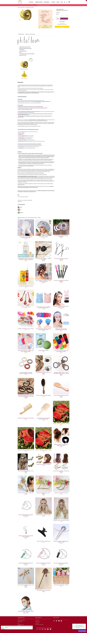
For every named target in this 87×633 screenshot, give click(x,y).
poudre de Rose (46, 101)
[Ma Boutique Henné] (20, 2)
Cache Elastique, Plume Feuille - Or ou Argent (43, 373)
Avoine (43, 141)
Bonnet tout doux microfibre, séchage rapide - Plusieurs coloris (43, 329)
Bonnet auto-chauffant (43, 236)
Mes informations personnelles (39, 624)
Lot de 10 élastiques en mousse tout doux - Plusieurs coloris (61, 351)
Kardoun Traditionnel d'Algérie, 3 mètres (26, 449)
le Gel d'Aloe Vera (20, 134)
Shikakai (30, 146)
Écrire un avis (62, 26)
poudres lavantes (21, 146)
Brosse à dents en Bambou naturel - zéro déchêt (26, 585)
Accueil (19, 7)
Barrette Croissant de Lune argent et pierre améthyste (26, 536)
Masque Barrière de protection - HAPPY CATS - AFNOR (26, 612)
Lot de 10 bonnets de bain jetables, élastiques (61, 236)
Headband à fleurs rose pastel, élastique (61, 520)
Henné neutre (42, 111)
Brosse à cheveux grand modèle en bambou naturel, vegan (43, 418)
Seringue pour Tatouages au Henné (26, 285)
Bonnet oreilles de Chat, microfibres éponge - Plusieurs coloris (43, 307)
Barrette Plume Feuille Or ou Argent (43, 464)
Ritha (32, 146)
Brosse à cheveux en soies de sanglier (43, 395)
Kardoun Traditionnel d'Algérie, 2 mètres (43, 449)
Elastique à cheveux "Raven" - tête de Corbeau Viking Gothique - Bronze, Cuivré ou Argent (26, 396)
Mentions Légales (20, 621)
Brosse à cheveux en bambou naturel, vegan (61, 396)
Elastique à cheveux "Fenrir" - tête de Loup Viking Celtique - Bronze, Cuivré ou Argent (61, 373)
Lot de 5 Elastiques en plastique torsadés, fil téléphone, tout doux (25, 373)
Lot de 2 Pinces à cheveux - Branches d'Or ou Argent (61, 471)
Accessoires (22, 7)
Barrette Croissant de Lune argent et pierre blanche (26, 515)
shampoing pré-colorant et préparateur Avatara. (36, 106)
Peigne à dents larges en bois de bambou (26, 418)
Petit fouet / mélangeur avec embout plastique (61, 281)
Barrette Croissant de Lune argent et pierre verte (26, 563)
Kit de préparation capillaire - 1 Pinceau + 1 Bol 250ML (43, 259)
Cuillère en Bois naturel (25, 306)
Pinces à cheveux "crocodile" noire (43, 541)
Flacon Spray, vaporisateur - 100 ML (61, 584)
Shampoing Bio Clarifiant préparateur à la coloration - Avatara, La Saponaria (26, 259)
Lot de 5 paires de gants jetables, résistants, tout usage (25, 237)
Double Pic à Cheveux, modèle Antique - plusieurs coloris (61, 542)
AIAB (21, 207)
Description (21, 34)
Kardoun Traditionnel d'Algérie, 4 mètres (61, 423)
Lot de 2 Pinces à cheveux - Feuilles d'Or (26, 492)
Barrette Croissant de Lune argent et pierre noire (61, 563)
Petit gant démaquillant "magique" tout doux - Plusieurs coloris (26, 351)
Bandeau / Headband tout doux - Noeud (26, 328)
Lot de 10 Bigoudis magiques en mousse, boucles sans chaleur (43, 281)
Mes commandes (37, 621)
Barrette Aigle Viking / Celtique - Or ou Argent (25, 471)
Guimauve (39, 141)
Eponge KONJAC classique (43, 350)
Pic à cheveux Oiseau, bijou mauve (43, 590)
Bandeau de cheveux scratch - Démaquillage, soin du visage (61, 329)
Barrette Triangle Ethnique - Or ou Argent (43, 493)
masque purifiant (21, 138)
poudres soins (21, 141)
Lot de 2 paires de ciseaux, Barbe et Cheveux (61, 259)
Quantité (57, 14)
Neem (34, 146)
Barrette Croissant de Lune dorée (61, 492)
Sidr (49, 111)
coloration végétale (20, 112)
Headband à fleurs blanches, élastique (43, 514)
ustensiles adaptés (25, 109)
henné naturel (47, 111)
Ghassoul (36, 146)
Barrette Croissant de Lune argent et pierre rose (43, 563)
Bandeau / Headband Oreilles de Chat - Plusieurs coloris (61, 307)
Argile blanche (39, 101)
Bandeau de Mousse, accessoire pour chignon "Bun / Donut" (61, 445)
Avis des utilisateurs (30, 34)
